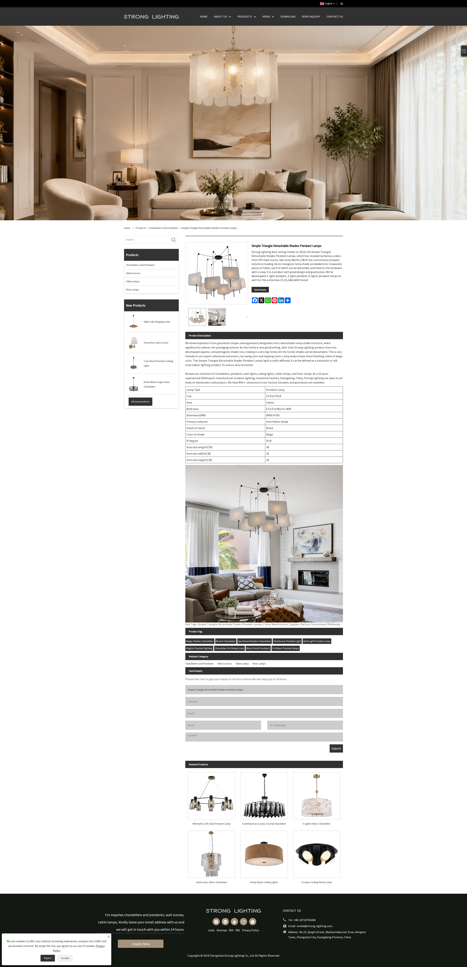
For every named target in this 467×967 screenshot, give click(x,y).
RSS (231, 930)
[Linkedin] (225, 921)
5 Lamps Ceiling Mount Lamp (316, 882)
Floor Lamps (132, 289)
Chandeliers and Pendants (163, 228)
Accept (65, 958)
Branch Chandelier (226, 641)
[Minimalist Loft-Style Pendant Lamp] (211, 794)
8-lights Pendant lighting (199, 648)
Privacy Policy (250, 930)
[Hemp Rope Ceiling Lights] (264, 853)
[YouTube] (234, 921)
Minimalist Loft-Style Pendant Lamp (212, 823)
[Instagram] (243, 921)
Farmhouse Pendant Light (287, 641)
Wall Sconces (133, 273)
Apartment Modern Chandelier (254, 641)
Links (211, 930)
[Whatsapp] (252, 921)
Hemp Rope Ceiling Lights (264, 882)
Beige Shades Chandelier (199, 641)
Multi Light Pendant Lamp (316, 641)
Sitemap (222, 930)
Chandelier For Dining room (229, 648)
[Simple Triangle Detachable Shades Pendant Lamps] (197, 317)
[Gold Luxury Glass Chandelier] (211, 853)
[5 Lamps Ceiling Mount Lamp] (316, 853)
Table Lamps (133, 281)
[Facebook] (216, 921)
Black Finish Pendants (258, 648)
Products (141, 228)
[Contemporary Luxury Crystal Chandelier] (264, 794)
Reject (47, 958)
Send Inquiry (260, 289)
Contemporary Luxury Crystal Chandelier (264, 823)
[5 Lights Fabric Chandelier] (316, 794)
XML (237, 930)
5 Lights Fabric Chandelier (317, 823)
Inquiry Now (141, 943)
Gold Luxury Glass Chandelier (211, 882)
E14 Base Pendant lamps (285, 648)
